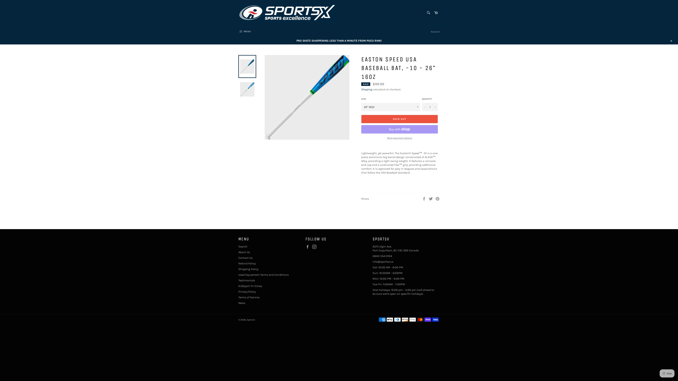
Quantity (427, 99)
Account (435, 31)
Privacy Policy (247, 291)
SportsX (251, 319)
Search (242, 246)
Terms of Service (248, 297)
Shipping (366, 89)
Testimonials (246, 280)
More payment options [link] (399, 138)
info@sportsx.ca (383, 261)
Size (363, 99)
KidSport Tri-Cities (250, 286)
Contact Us (245, 257)
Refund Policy (247, 263)
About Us (244, 252)
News (241, 303)
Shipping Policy (248, 269)
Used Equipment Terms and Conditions (263, 274)
